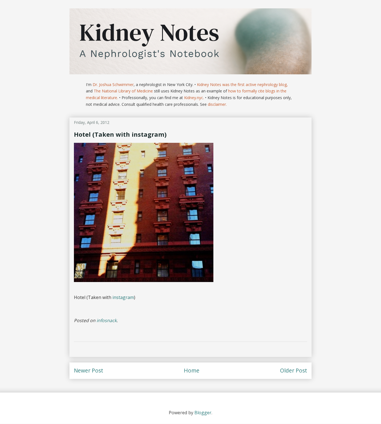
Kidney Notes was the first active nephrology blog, (242, 84)
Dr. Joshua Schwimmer (113, 84)
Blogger (202, 413)
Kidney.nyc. (194, 97)
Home (191, 370)
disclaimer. (217, 104)
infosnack (107, 320)
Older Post (293, 370)
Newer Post (88, 370)
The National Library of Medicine (123, 91)
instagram (123, 297)
